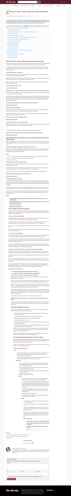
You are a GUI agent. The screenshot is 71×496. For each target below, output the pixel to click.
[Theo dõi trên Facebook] (47, 490)
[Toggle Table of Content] (48, 26)
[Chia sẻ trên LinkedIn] (33, 443)
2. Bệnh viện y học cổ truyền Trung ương (15, 40)
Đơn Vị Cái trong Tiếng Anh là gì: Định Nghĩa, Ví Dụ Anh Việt (18, 434)
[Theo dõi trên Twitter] (51, 490)
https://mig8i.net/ (20, 487)
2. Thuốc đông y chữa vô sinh (13, 57)
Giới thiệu (58, 5)
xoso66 (4, 487)
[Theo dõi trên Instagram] (49, 490)
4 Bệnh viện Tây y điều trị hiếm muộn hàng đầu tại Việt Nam (17, 28)
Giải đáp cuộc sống (24, 5)
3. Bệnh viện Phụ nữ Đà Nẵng (13, 33)
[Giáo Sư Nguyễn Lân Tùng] (8, 449)
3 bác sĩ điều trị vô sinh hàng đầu (12, 44)
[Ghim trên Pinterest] (30, 443)
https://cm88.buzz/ (13, 487)
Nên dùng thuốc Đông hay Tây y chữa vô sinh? (15, 53)
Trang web (37, 471)
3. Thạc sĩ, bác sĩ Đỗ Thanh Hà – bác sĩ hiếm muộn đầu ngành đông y (19, 50)
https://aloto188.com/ (29, 487)
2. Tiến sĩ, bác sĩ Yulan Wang (12, 48)
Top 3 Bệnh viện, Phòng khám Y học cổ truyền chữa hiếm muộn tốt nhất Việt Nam (21, 37)
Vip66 (1, 487)
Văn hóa (39, 5)
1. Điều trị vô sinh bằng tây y (12, 55)
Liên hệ (63, 5)
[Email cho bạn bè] (28, 443)
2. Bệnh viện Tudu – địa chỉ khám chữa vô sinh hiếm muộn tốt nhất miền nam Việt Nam (22, 31)
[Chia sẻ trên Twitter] (25, 443)
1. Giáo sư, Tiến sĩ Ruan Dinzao (13, 46)
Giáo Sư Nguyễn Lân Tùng (20, 16)
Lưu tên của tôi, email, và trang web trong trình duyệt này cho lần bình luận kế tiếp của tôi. (25, 476)
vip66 (8, 487)
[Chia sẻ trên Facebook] (23, 443)
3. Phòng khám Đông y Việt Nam (13, 42)
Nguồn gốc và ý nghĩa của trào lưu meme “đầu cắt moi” (17, 436)
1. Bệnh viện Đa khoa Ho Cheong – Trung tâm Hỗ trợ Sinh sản (18, 39)
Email (22, 471)
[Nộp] (38, 2)
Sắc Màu (32, 5)
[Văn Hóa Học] (11, 2)
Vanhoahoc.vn (12, 16)
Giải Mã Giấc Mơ (15, 5)
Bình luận (9, 462)
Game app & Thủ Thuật (48, 5)
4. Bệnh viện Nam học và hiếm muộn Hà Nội (15, 35)
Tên (8, 471)
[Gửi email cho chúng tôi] (53, 490)
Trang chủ (8, 5)
